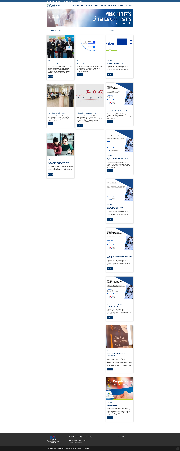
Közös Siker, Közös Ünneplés (56, 113)
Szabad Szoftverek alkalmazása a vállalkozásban (117, 354)
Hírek (49, 60)
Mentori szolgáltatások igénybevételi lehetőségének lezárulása (58, 162)
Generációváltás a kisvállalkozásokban (118, 111)
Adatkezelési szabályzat (119, 437)
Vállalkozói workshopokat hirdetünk (87, 113)
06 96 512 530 (69, 1)
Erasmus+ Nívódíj (53, 64)
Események (109, 60)
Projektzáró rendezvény (114, 405)
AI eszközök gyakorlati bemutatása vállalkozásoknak (117, 159)
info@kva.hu (79, 1)
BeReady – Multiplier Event (115, 63)
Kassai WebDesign (80, 448)
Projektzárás (80, 64)
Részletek (50, 76)
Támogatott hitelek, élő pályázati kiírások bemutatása (119, 256)
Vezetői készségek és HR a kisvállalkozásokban (115, 208)
